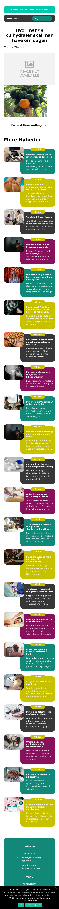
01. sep (38, 769)
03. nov (38, 396)
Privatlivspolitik (34, 905)
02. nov (38, 426)
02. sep (37, 737)
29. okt (37, 519)
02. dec (38, 367)
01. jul (38, 179)
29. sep (37, 706)
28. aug (38, 799)
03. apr (37, 302)
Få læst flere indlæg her (29, 125)
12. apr (38, 269)
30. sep (37, 676)
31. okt (38, 489)
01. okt (38, 644)
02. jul (38, 149)
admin (24, 47)
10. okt (38, 551)
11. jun (38, 212)
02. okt (37, 614)
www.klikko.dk (32, 868)
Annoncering (30, 883)
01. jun (38, 239)
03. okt (37, 584)
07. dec (38, 334)
